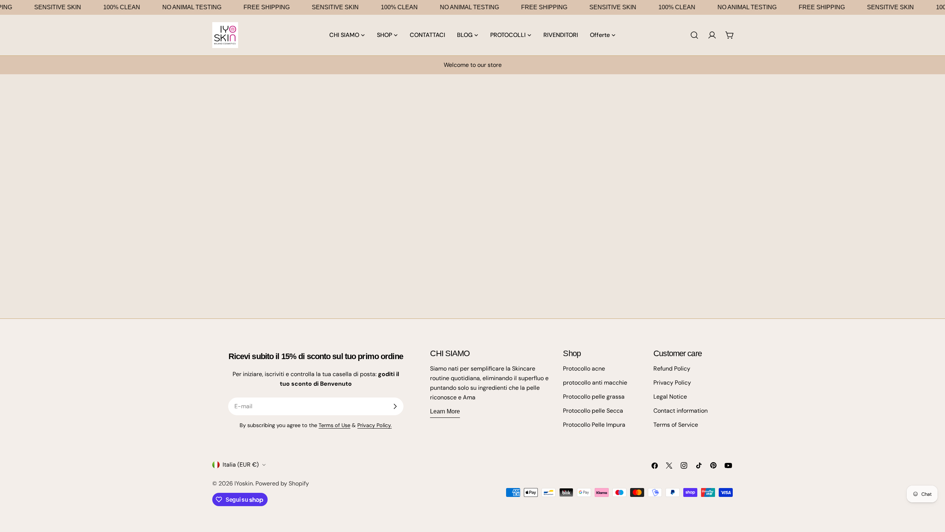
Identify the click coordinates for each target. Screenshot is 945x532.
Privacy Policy (672, 382)
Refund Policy (671, 368)
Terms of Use (334, 425)
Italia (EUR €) (241, 464)
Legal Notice (670, 396)
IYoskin (243, 483)
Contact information (680, 411)
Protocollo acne (584, 368)
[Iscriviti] (395, 406)
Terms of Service (675, 425)
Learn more (445, 411)
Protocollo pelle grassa (594, 396)
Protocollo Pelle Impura (594, 425)
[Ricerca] (694, 35)
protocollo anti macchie (595, 382)
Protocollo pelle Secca (593, 411)
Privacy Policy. (374, 425)
